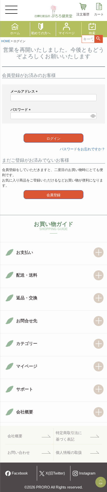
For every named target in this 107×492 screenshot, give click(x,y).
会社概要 (14, 436)
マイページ (66, 33)
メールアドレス (24, 91)
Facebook (20, 473)
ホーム (15, 33)
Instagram (87, 473)
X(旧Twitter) (55, 473)
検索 (98, 39)
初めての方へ (41, 33)
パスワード (21, 110)
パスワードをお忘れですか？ (82, 149)
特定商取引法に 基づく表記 (69, 436)
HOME (5, 41)
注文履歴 (82, 14)
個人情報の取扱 (69, 452)
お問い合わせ (18, 452)
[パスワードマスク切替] (92, 116)
